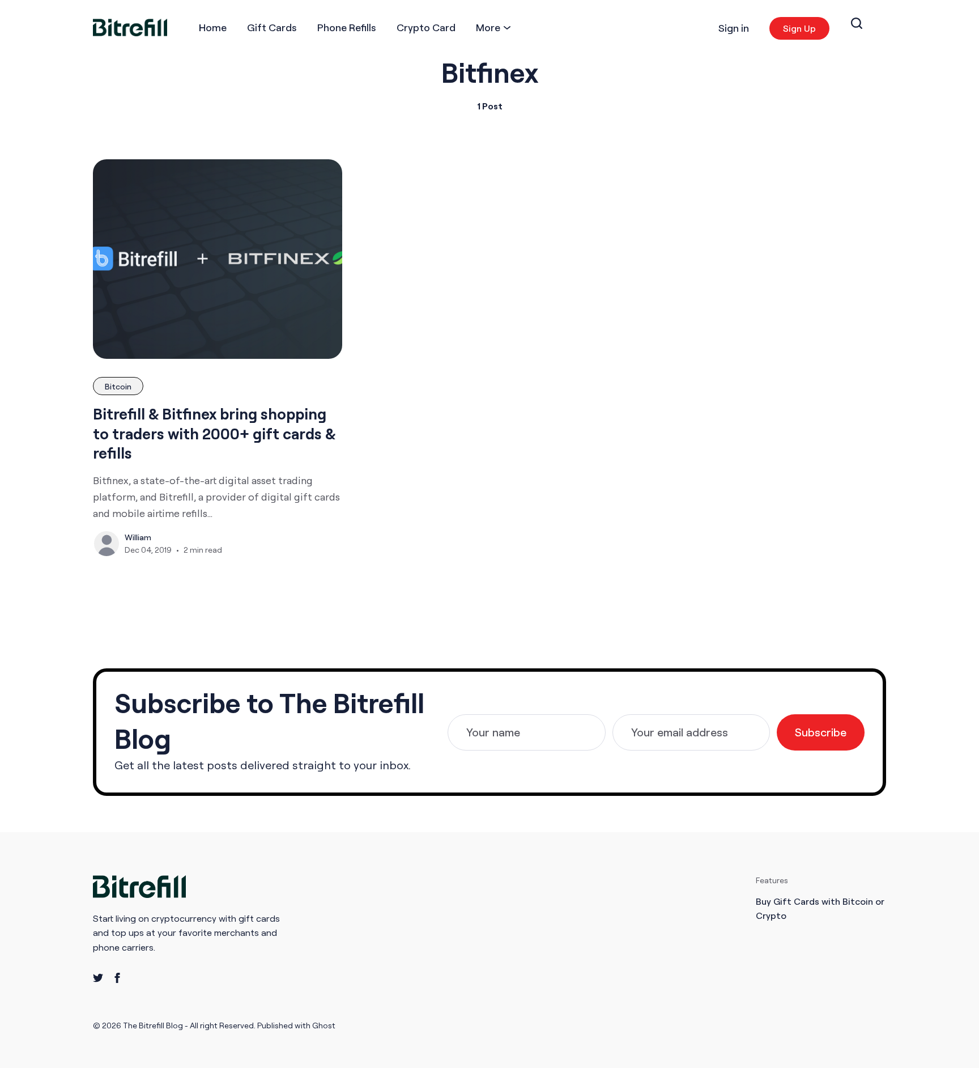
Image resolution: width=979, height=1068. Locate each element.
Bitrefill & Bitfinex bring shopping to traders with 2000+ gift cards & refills (214, 433)
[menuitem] (213, 27)
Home (213, 27)
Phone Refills (346, 27)
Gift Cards (272, 27)
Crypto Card (426, 27)
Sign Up (799, 28)
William (138, 537)
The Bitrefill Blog (154, 1025)
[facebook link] (117, 978)
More (488, 27)
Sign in (733, 28)
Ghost (323, 1025)
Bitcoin (118, 386)
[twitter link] (98, 978)
